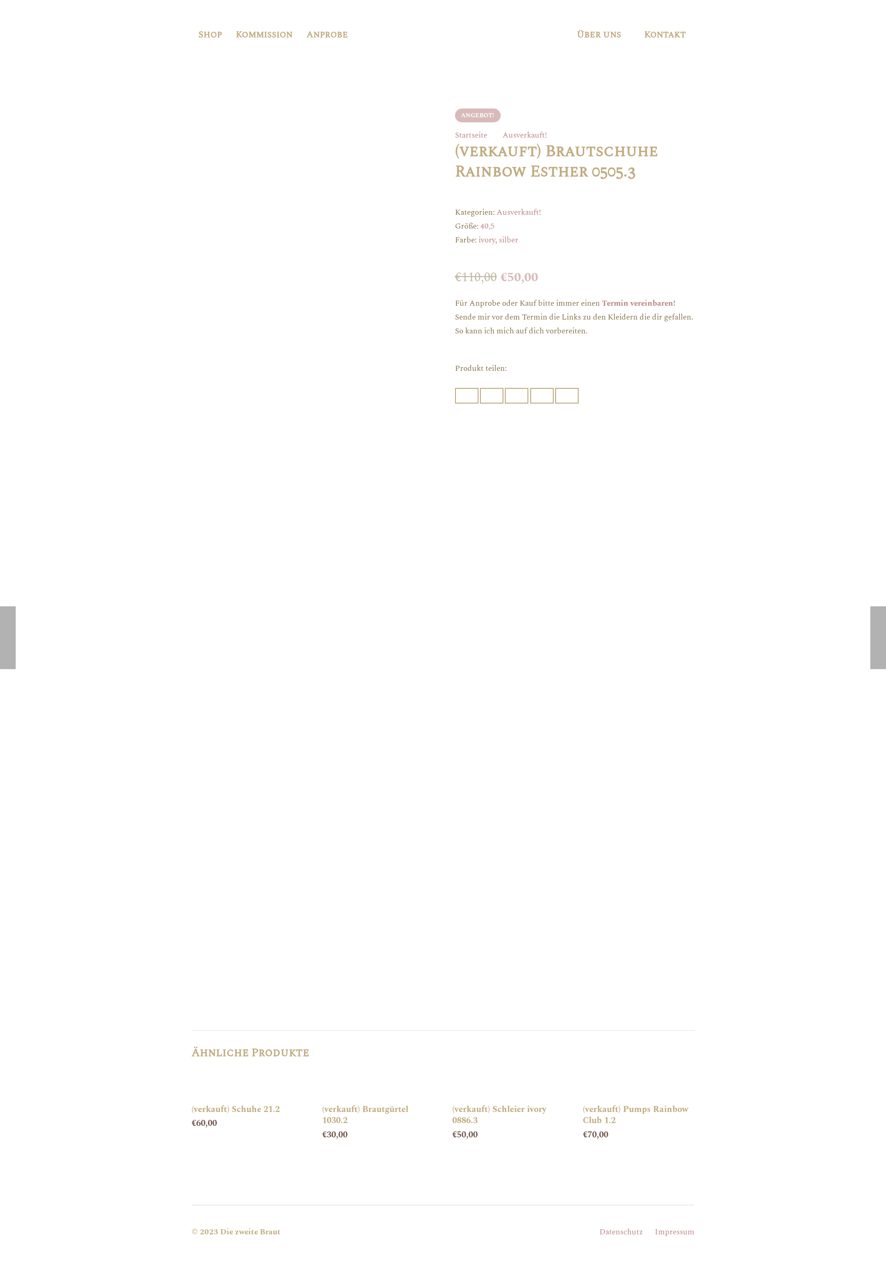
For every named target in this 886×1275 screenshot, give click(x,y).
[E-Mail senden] (467, 396)
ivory (487, 240)
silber (508, 240)
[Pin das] (542, 396)
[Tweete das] (516, 396)
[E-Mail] (418, 1232)
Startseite (471, 135)
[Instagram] (443, 1232)
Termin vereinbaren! (639, 303)
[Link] (460, 35)
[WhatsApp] (467, 1232)
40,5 (487, 226)
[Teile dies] (491, 396)
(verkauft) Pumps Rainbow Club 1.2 (635, 1115)
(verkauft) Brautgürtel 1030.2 (365, 1115)
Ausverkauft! (525, 135)
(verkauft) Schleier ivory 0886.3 (499, 1115)
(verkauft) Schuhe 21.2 (236, 1109)
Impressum (674, 1232)
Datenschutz (621, 1232)
